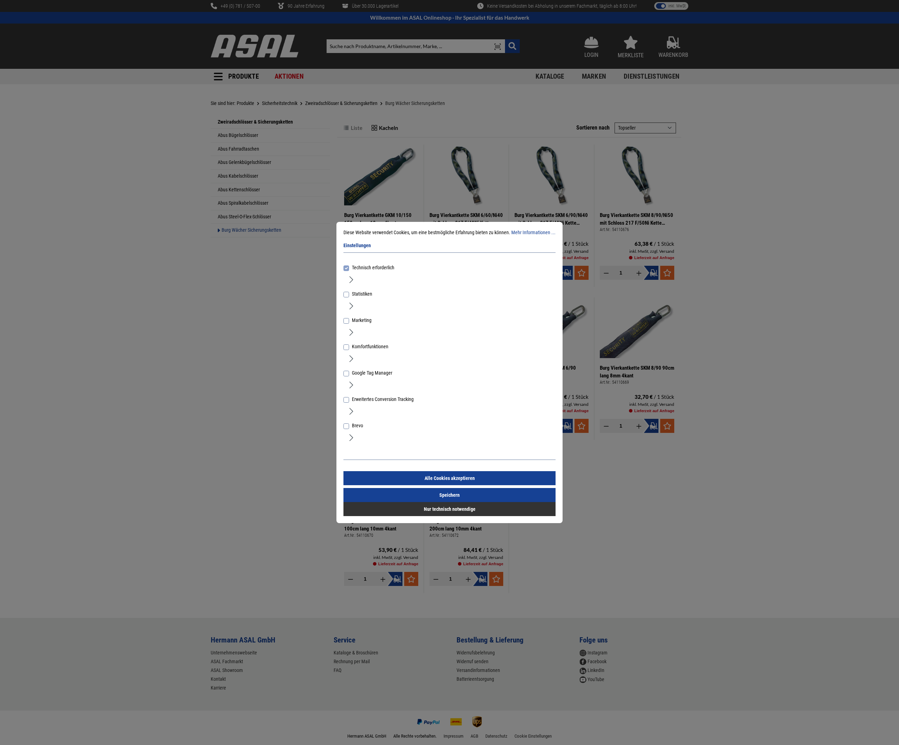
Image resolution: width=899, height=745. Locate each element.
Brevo (357, 425)
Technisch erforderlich (373, 267)
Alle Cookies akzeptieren (450, 478)
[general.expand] (351, 279)
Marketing (362, 320)
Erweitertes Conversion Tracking (383, 399)
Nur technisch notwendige (449, 509)
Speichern (449, 495)
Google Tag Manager (372, 373)
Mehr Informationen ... (533, 232)
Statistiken (362, 294)
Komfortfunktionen (370, 346)
